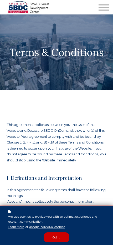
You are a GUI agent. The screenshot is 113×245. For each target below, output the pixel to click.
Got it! (56, 237)
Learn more (16, 227)
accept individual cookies (47, 227)
